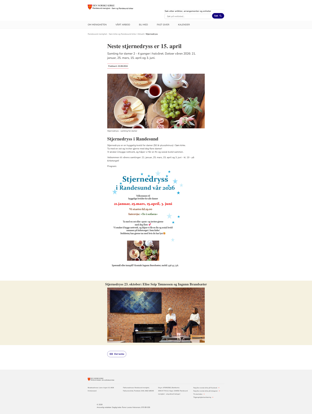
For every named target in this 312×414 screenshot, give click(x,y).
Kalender (184, 24)
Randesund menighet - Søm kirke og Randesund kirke (112, 34)
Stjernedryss (152, 34)
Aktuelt (140, 34)
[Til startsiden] (111, 6)
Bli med (143, 24)
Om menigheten (97, 24)
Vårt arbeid (123, 24)
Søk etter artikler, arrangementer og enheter (188, 11)
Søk (216, 15)
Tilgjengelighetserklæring (202, 397)
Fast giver (163, 24)
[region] (156, 313)
